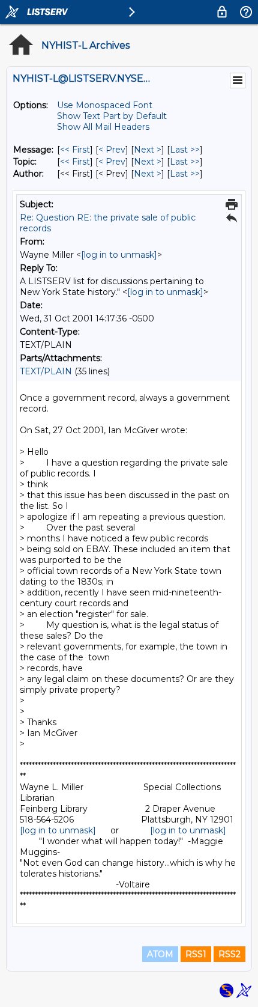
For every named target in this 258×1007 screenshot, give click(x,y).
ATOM (160, 954)
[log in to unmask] (119, 254)
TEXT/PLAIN (46, 371)
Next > (147, 149)
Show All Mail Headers (103, 126)
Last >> (185, 149)
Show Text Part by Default (112, 116)
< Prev (111, 149)
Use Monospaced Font (104, 105)
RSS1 (195, 954)
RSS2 (229, 954)
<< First (75, 149)
